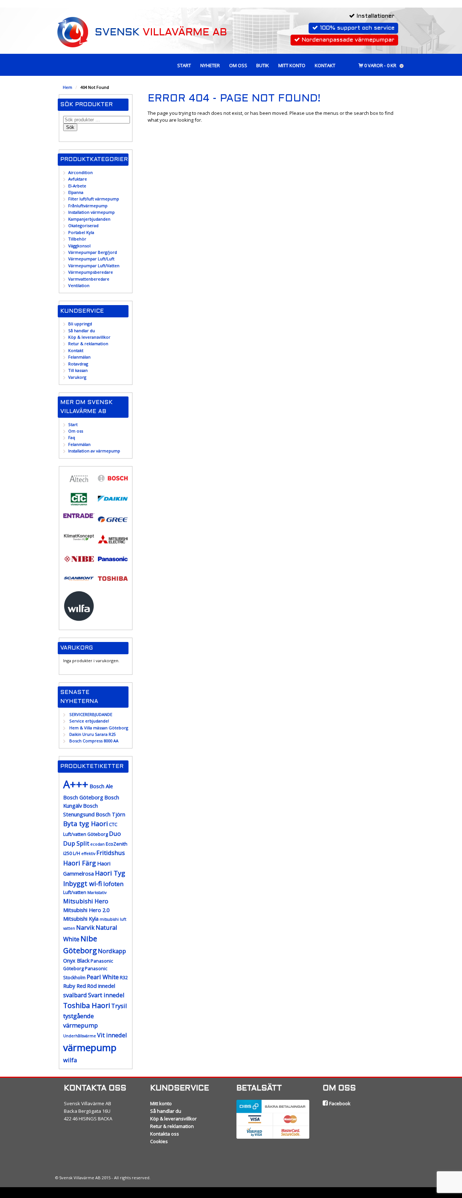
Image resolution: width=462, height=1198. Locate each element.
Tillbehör (77, 239)
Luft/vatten (74, 892)
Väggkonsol (79, 245)
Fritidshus (110, 852)
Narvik (85, 927)
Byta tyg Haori (85, 823)
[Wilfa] (79, 618)
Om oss (238, 65)
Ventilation (79, 285)
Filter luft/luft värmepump (93, 198)
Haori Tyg (110, 873)
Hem (67, 87)
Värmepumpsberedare (90, 272)
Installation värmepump (91, 212)
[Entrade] (79, 514)
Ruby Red (74, 985)
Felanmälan (79, 357)
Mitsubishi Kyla (81, 918)
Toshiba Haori (86, 1005)
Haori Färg (79, 863)
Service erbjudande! (89, 721)
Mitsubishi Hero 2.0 (86, 910)
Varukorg (77, 377)
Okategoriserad (83, 225)
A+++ (75, 784)
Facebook (339, 1103)
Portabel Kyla (81, 232)
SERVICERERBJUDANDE (90, 714)
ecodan (97, 844)
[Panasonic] (112, 563)
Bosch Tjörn (110, 814)
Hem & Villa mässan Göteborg (98, 727)
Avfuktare (77, 179)
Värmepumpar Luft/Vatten (93, 265)
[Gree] (112, 523)
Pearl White (103, 977)
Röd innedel (101, 985)
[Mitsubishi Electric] (112, 543)
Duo (115, 833)
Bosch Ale (101, 786)
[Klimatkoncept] (79, 540)
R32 (124, 978)
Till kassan (78, 370)
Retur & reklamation (88, 343)
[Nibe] (79, 563)
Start (184, 65)
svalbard (75, 995)
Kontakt (325, 65)
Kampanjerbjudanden (89, 219)
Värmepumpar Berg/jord (92, 252)
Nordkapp (112, 951)
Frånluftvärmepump (88, 205)
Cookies (159, 1141)
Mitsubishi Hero (85, 901)
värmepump (90, 1047)
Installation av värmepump (94, 450)
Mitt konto (291, 65)
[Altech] (79, 483)
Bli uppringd (80, 323)
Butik (262, 65)
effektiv (88, 853)
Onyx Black (76, 960)
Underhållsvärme (79, 1035)
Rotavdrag (78, 363)
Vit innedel (112, 1035)
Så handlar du (81, 330)
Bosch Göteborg (83, 797)
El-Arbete (77, 185)
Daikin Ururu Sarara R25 (92, 734)
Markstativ (96, 892)
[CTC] (79, 504)
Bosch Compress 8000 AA (93, 740)
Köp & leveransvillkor (89, 337)
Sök (70, 127)
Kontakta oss (164, 1133)
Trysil (119, 1006)
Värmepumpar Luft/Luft (91, 258)
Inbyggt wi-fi (82, 883)
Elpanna (75, 192)
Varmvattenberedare (88, 279)
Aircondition (80, 172)
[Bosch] (112, 482)
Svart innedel (106, 995)
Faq (71, 437)
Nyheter (210, 65)
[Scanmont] (79, 583)
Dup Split (76, 843)
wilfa (70, 1060)
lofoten (113, 884)
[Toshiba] (112, 583)
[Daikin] (112, 503)
